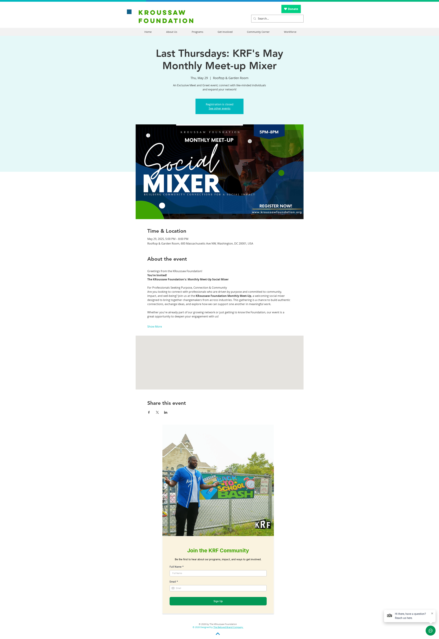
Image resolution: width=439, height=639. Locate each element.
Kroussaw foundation (166, 16)
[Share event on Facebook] (149, 412)
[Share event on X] (157, 412)
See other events (219, 108)
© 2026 (196, 627)
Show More (154, 326)
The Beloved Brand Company (228, 627)
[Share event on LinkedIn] (165, 412)
